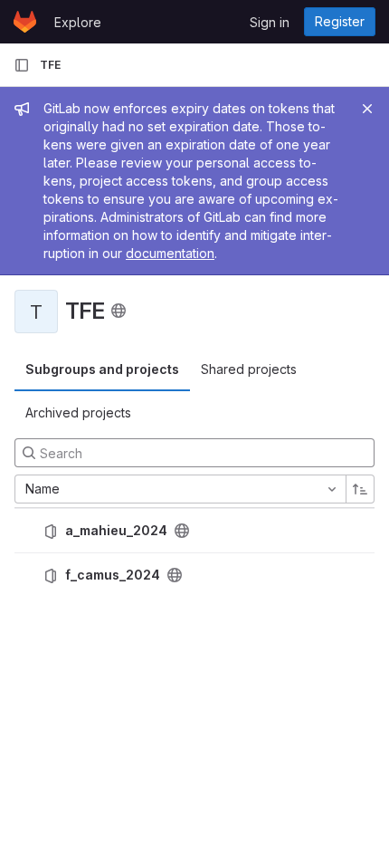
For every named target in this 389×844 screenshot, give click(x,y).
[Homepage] (25, 21)
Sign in (269, 22)
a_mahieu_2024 (116, 530)
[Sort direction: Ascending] (360, 489)
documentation (170, 253)
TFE (50, 65)
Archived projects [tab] (78, 412)
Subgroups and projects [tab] (102, 369)
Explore (77, 22)
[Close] (367, 109)
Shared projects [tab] (249, 369)
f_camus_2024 (112, 575)
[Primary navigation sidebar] (21, 65)
